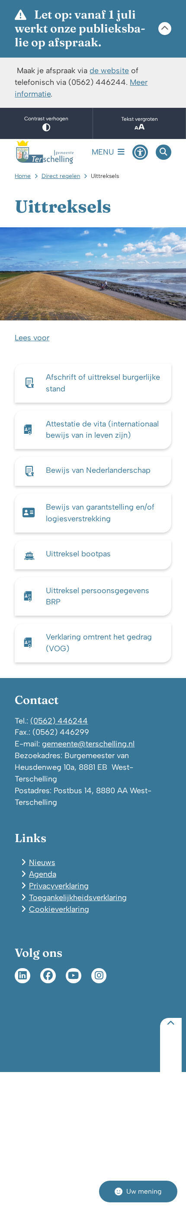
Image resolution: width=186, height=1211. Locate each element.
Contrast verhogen (46, 118)
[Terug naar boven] (171, 1045)
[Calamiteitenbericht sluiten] (164, 28)
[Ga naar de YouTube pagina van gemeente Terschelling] (73, 976)
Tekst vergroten (139, 119)
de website (109, 70)
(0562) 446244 (59, 720)
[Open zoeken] (163, 152)
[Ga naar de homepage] (45, 152)
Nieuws (42, 862)
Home (23, 175)
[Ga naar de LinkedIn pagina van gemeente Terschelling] (22, 976)
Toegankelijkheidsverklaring (78, 897)
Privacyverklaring (59, 885)
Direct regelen (61, 175)
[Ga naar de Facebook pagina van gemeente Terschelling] (48, 976)
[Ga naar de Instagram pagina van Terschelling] (99, 976)
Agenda (42, 873)
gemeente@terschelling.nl (88, 743)
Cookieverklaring (59, 909)
